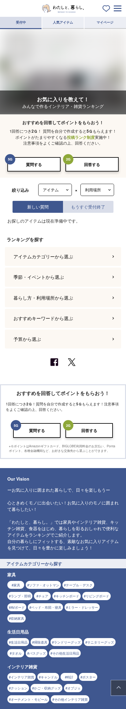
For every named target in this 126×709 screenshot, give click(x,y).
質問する (34, 164)
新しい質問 (38, 206)
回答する (92, 164)
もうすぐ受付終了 (88, 206)
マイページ (105, 22)
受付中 (21, 22)
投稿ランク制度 (81, 137)
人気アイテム (63, 22)
